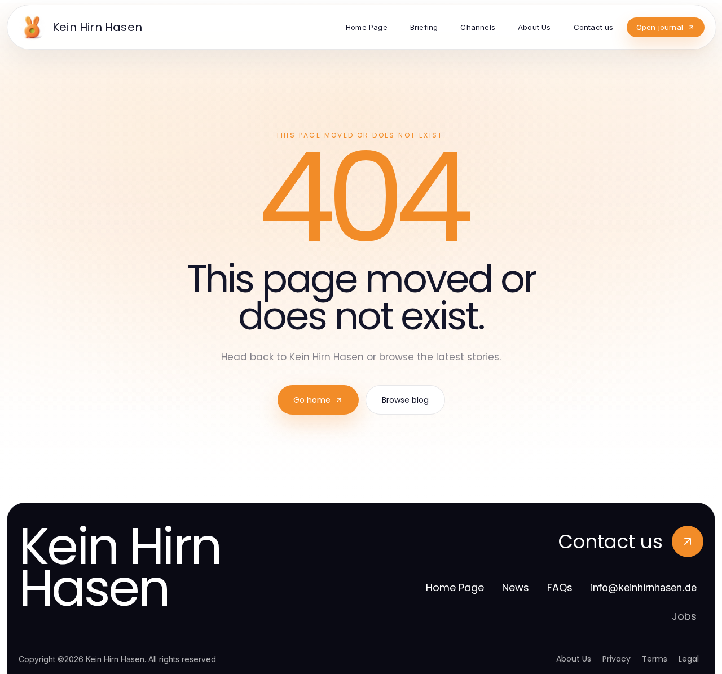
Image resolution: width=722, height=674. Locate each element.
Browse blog (405, 400)
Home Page (455, 587)
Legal (689, 658)
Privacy (616, 658)
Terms (654, 658)
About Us (573, 658)
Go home (312, 400)
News (515, 587)
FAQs (560, 587)
